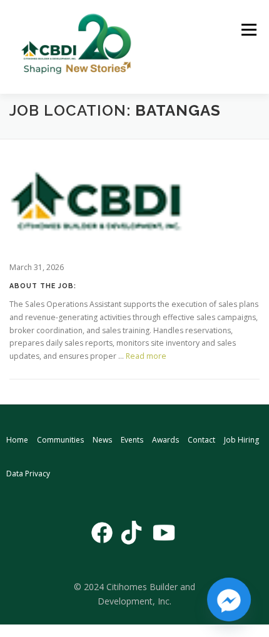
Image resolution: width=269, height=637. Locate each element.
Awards (165, 439)
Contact (201, 439)
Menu (248, 29)
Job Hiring (241, 439)
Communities (60, 439)
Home (17, 439)
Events (132, 439)
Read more (146, 356)
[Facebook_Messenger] (229, 599)
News (102, 439)
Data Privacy (28, 473)
